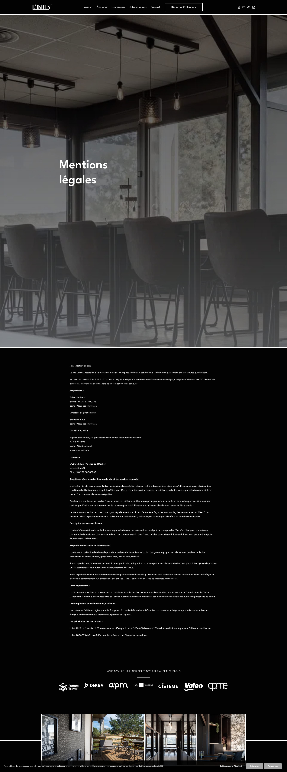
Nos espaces (118, 7)
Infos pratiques (138, 7)
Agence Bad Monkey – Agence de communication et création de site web (105, 438)
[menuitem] (88, 7)
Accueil (88, 7)
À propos (102, 7)
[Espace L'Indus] (42, 7)
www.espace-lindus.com (128, 373)
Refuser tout (254, 766)
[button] (239, 7)
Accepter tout (273, 766)
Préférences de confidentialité (231, 766)
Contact (155, 7)
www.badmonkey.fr (79, 450)
